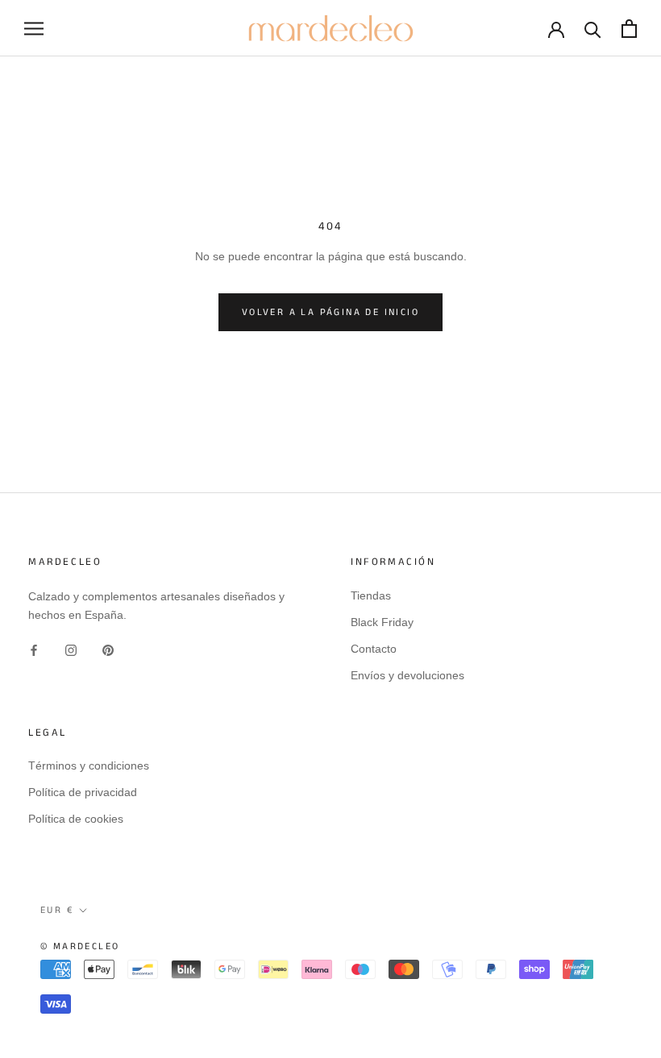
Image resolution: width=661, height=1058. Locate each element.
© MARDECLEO (79, 946)
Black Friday (382, 622)
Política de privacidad (82, 792)
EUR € (56, 910)
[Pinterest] (108, 650)
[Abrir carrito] (629, 28)
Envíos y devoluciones (407, 675)
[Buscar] (592, 28)
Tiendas (371, 595)
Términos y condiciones (88, 765)
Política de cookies (75, 818)
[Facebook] (33, 650)
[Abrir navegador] (34, 28)
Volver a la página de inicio (330, 312)
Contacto (374, 648)
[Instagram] (71, 650)
